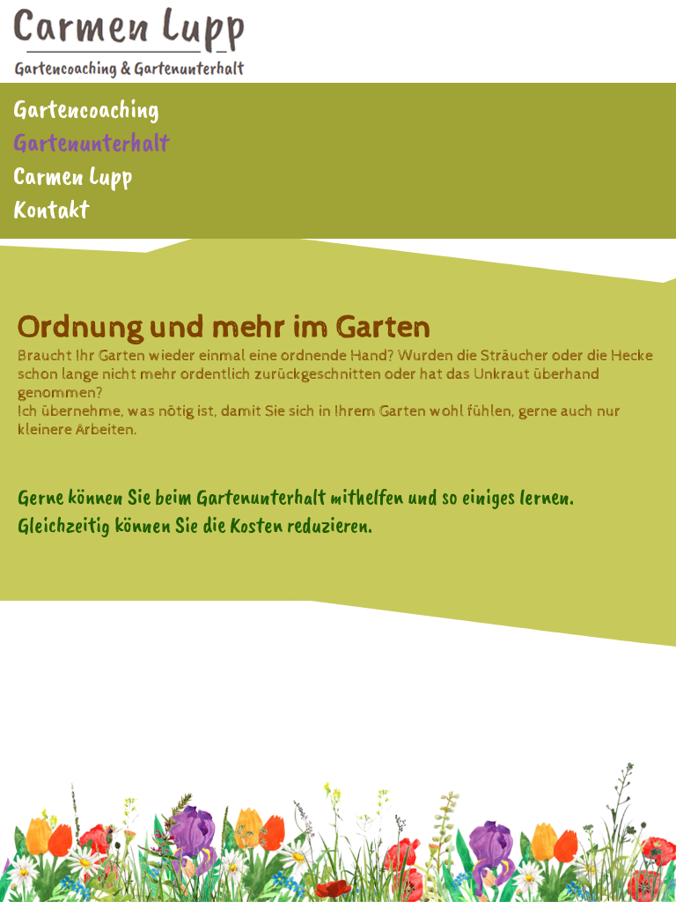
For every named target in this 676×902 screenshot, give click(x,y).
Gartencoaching (86, 108)
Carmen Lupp (73, 175)
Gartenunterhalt (91, 142)
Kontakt (50, 209)
